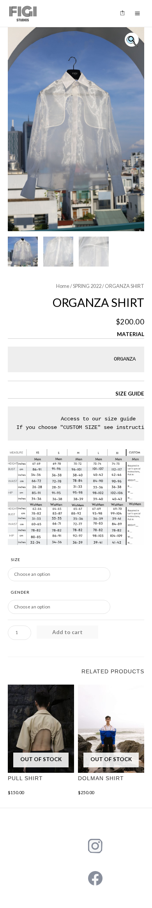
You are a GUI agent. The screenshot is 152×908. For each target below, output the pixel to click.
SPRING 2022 (87, 286)
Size (15, 559)
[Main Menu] (137, 13)
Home (62, 286)
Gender (20, 592)
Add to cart (67, 632)
